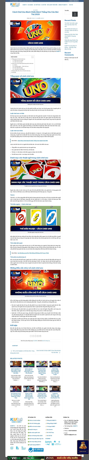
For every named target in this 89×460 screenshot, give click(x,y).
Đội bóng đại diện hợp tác (36, 438)
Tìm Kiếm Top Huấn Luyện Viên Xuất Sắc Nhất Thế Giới (71, 24)
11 (55, 420)
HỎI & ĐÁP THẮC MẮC (52, 4)
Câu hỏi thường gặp (34, 423)
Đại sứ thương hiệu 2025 (35, 435)
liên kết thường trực (46, 340)
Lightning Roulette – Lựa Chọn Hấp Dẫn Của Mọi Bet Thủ (55, 396)
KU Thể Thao (50, 432)
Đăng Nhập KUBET (52, 423)
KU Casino (50, 429)
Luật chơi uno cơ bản (18, 60)
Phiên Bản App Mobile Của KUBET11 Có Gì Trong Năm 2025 (71, 41)
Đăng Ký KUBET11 (63, 4)
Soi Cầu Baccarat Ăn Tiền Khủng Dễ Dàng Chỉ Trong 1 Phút (16, 396)
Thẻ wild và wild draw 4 (19, 69)
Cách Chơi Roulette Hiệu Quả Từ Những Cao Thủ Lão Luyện (55, 371)
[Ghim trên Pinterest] (38, 336)
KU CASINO (30, 4)
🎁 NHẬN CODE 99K (83, 451)
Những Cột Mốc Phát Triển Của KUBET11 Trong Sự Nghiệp (71, 36)
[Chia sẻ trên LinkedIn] (40, 336)
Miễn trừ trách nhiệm (34, 426)
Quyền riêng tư (33, 429)
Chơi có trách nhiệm (34, 420)
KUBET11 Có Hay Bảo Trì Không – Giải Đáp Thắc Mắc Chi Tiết (71, 47)
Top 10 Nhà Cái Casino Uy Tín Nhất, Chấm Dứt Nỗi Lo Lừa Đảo (71, 30)
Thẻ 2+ (15, 64)
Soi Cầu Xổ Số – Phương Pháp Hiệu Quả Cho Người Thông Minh (42, 371)
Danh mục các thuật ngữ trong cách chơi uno (22, 63)
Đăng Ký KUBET (51, 420)
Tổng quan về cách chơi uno (18, 59)
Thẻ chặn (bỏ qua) (18, 67)
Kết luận (14, 72)
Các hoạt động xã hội (35, 441)
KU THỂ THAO (37, 4)
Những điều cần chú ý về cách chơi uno (21, 70)
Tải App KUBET (51, 426)
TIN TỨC (71, 4)
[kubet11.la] (15, 5)
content (42, 18)
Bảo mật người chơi (34, 432)
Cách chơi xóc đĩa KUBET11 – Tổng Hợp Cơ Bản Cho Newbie (29, 371)
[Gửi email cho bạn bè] (35, 336)
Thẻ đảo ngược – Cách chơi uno (21, 66)
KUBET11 (25, 4)
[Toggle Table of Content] (31, 57)
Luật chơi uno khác (18, 61)
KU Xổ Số (49, 435)
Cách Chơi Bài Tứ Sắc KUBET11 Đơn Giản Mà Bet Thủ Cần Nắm (16, 371)
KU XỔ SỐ (43, 4)
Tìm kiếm (67, 10)
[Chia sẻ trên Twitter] (33, 336)
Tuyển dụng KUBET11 (34, 444)
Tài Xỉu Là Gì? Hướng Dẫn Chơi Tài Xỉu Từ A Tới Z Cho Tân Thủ (42, 396)
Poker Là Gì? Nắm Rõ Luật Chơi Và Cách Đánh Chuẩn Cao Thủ (28, 396)
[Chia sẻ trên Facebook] (31, 336)
